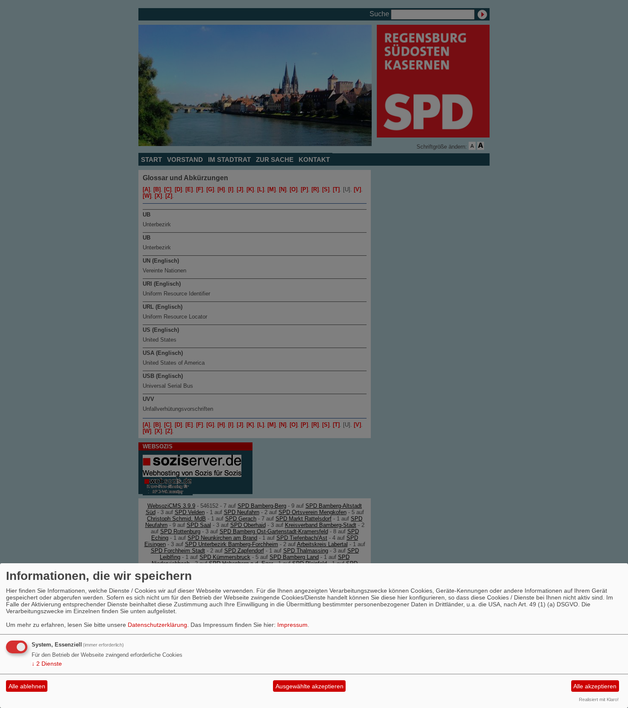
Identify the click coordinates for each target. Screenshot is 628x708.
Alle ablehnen (27, 686)
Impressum (292, 624)
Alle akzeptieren (594, 686)
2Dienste (47, 663)
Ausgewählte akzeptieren (309, 686)
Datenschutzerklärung (157, 624)
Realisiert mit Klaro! (599, 699)
